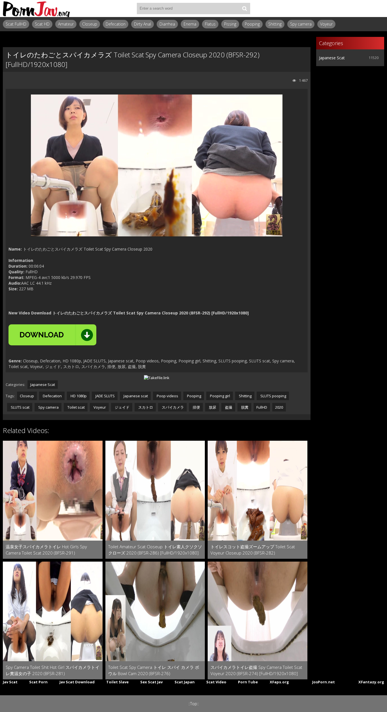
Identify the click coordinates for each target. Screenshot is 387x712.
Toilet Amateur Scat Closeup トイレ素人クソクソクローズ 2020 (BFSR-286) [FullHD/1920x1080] (155, 550)
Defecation (116, 24)
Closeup (89, 24)
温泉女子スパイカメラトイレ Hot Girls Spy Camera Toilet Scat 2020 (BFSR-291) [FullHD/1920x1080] (46, 550)
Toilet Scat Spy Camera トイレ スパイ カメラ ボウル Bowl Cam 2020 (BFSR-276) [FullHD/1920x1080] (153, 670)
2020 (279, 407)
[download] (52, 334)
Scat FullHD (16, 24)
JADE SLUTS (105, 395)
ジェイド (121, 407)
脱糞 (244, 407)
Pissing (230, 24)
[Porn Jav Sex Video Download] (37, 8)
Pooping (252, 24)
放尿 (212, 407)
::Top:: (193, 703)
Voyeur (326, 24)
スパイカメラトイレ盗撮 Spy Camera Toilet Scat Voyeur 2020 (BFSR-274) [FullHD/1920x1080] (256, 670)
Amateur (66, 24)
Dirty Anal (142, 24)
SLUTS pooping (273, 395)
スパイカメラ (172, 407)
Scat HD (42, 24)
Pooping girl (219, 395)
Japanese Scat (42, 384)
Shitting (275, 24)
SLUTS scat (19, 407)
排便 (196, 407)
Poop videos (167, 395)
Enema (190, 24)
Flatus (210, 24)
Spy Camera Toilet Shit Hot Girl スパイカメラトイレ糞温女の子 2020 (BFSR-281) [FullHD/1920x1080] (52, 670)
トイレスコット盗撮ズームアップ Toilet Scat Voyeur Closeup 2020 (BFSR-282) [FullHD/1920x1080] (252, 550)
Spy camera (301, 24)
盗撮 (228, 407)
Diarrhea (167, 24)
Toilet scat (76, 407)
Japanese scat (135, 395)
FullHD (261, 407)
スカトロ (145, 407)
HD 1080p (78, 395)
